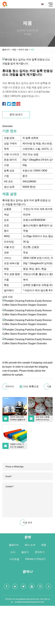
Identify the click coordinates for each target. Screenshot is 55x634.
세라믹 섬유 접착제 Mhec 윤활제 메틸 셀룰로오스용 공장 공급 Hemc (17, 419)
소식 (12, 552)
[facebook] (6, 586)
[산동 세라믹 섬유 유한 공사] (5, 4)
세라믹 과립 (23, 50)
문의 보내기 (16, 114)
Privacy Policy (35, 559)
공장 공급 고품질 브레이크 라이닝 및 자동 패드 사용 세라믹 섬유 (43, 419)
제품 (14, 50)
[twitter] (23, 586)
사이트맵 (14, 559)
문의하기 (40, 552)
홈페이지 (6, 50)
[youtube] (31, 586)
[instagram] (40, 586)
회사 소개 (30, 545)
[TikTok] (48, 586)
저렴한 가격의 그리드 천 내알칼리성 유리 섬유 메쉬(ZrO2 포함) (17, 446)
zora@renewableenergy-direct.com (29, 602)
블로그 (25, 552)
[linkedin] (15, 586)
